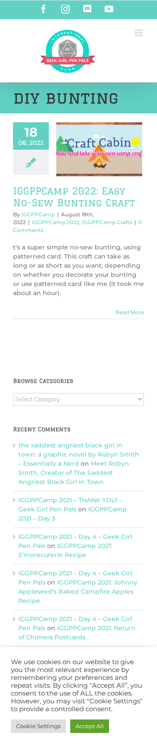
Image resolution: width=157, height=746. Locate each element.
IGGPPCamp (38, 214)
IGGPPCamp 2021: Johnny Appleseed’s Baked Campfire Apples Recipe (77, 591)
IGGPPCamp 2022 (55, 222)
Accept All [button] (89, 725)
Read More (130, 312)
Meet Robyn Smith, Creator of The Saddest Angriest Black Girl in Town (73, 473)
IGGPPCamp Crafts (107, 222)
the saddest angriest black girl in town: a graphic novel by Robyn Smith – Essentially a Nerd (78, 454)
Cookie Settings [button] (38, 725)
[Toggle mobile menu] (139, 32)
